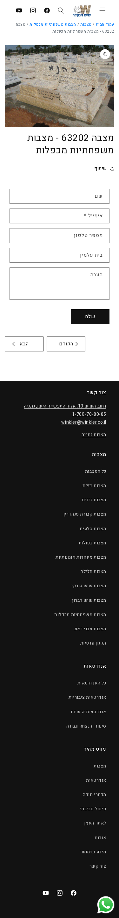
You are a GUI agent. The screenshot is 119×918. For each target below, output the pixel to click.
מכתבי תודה (94, 794)
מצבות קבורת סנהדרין (84, 514)
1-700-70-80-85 (89, 414)
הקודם (66, 343)
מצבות (86, 24)
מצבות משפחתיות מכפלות (53, 24)
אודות (100, 837)
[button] (102, 10)
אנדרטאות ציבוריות (87, 697)
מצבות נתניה (94, 434)
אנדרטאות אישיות (88, 712)
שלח (90, 316)
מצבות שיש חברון (89, 600)
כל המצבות (95, 471)
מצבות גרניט (94, 500)
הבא (24, 343)
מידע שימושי (93, 852)
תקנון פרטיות (93, 643)
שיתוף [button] (100, 168)
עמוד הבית (105, 24)
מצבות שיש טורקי (88, 585)
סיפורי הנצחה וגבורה (86, 726)
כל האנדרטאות (91, 683)
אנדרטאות (96, 780)
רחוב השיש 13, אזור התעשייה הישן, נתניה (65, 406)
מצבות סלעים (93, 528)
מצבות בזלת (94, 485)
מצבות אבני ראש (90, 629)
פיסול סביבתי (93, 809)
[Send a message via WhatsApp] (106, 905)
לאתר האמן (95, 823)
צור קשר (97, 866)
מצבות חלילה (93, 571)
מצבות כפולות (92, 543)
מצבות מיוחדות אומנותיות (81, 557)
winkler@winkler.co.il (83, 422)
